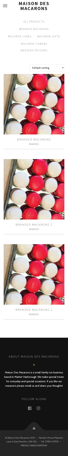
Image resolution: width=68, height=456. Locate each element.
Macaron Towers (34, 43)
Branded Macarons (34, 29)
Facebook (32, 408)
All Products (34, 21)
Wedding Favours (34, 50)
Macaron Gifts (48, 36)
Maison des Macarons (34, 5)
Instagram (40, 408)
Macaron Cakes (20, 36)
